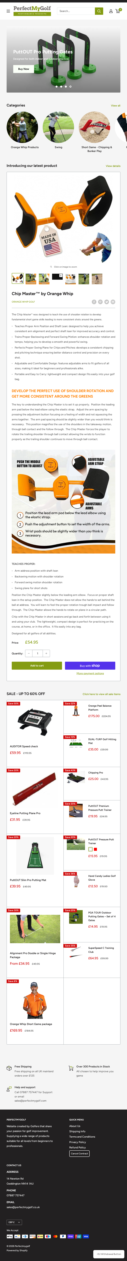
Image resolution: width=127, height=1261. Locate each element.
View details (113, 166)
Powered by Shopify (17, 1250)
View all (116, 105)
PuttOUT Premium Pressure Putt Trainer (99, 808)
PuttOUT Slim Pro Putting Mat (28, 880)
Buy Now (23, 58)
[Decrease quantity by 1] (28, 653)
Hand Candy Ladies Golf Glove (102, 878)
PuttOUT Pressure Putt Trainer (101, 841)
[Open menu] (8, 11)
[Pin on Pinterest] (100, 301)
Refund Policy (77, 1147)
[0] (118, 11)
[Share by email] (113, 301)
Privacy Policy (77, 1142)
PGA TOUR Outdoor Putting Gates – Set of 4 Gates (102, 916)
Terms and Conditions (82, 1136)
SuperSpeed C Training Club (101, 949)
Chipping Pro (95, 772)
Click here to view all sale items (102, 694)
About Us (74, 1126)
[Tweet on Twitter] (106, 301)
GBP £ (11, 1222)
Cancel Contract (79, 1153)
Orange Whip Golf (23, 301)
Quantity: (17, 653)
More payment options (90, 673)
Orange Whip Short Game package (31, 1024)
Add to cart (37, 665)
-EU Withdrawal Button (109, 1254)
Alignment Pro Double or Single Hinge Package (33, 955)
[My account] (111, 11)
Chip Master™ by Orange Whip (42, 293)
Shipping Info (77, 1131)
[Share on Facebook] (94, 301)
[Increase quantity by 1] (46, 653)
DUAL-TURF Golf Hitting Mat (102, 741)
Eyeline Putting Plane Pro (25, 813)
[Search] (99, 11)
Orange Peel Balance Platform (99, 707)
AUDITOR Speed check (24, 746)
